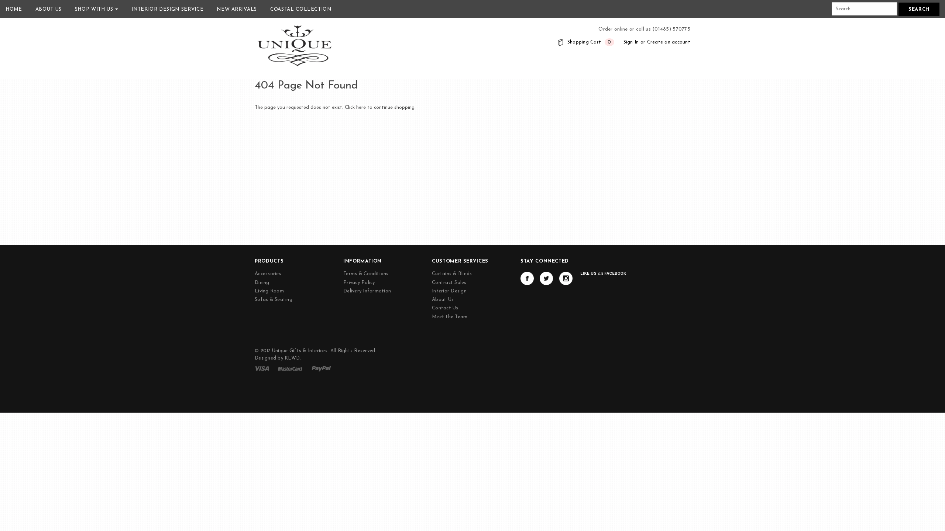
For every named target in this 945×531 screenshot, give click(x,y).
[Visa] (262, 368)
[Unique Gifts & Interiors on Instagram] (566, 278)
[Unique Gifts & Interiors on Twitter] (546, 278)
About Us (443, 299)
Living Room (269, 291)
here (361, 107)
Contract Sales (449, 282)
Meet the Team (449, 317)
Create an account (668, 42)
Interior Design (449, 291)
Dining (262, 282)
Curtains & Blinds (452, 273)
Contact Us (445, 308)
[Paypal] (321, 368)
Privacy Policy (359, 282)
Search (918, 9)
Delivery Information (367, 291)
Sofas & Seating (273, 299)
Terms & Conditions (366, 273)
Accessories (268, 273)
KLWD (292, 358)
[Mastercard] (290, 368)
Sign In (631, 42)
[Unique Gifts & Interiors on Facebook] (527, 278)
